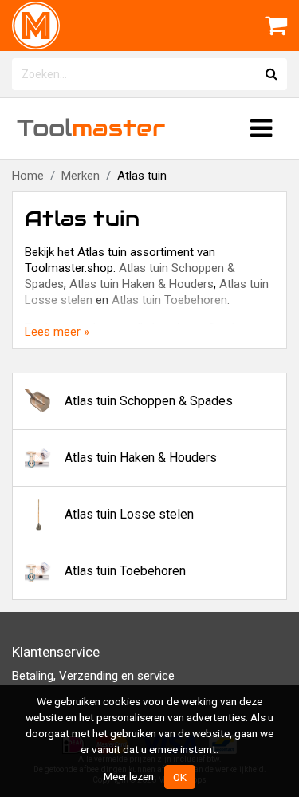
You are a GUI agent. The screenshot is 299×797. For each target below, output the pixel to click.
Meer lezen (129, 776)
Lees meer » (57, 332)
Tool (91, 128)
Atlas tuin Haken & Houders (141, 284)
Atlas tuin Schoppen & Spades (149, 400)
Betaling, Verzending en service (93, 676)
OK (180, 777)
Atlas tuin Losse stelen (129, 514)
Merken (80, 175)
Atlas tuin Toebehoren (169, 300)
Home (28, 175)
